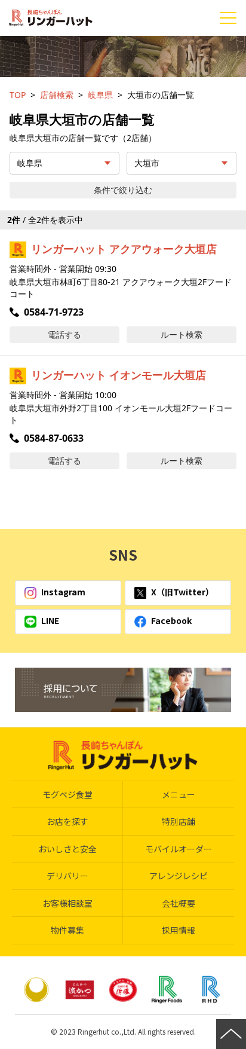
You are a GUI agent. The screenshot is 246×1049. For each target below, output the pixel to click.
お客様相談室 (67, 903)
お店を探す (67, 821)
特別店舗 (178, 821)
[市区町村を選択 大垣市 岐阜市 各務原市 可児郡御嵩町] (181, 163)
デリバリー (67, 876)
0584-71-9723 (54, 312)
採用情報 (178, 930)
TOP (18, 94)
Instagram (63, 592)
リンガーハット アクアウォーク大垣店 (124, 248)
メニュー (178, 794)
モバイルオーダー (178, 849)
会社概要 (178, 903)
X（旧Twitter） (182, 592)
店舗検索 (56, 94)
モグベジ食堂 (67, 794)
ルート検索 (181, 334)
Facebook (171, 620)
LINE (50, 620)
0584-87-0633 (54, 438)
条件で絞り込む (123, 189)
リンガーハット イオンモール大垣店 (118, 375)
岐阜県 (100, 94)
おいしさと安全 (67, 849)
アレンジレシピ (178, 876)
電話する (64, 334)
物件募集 (67, 930)
